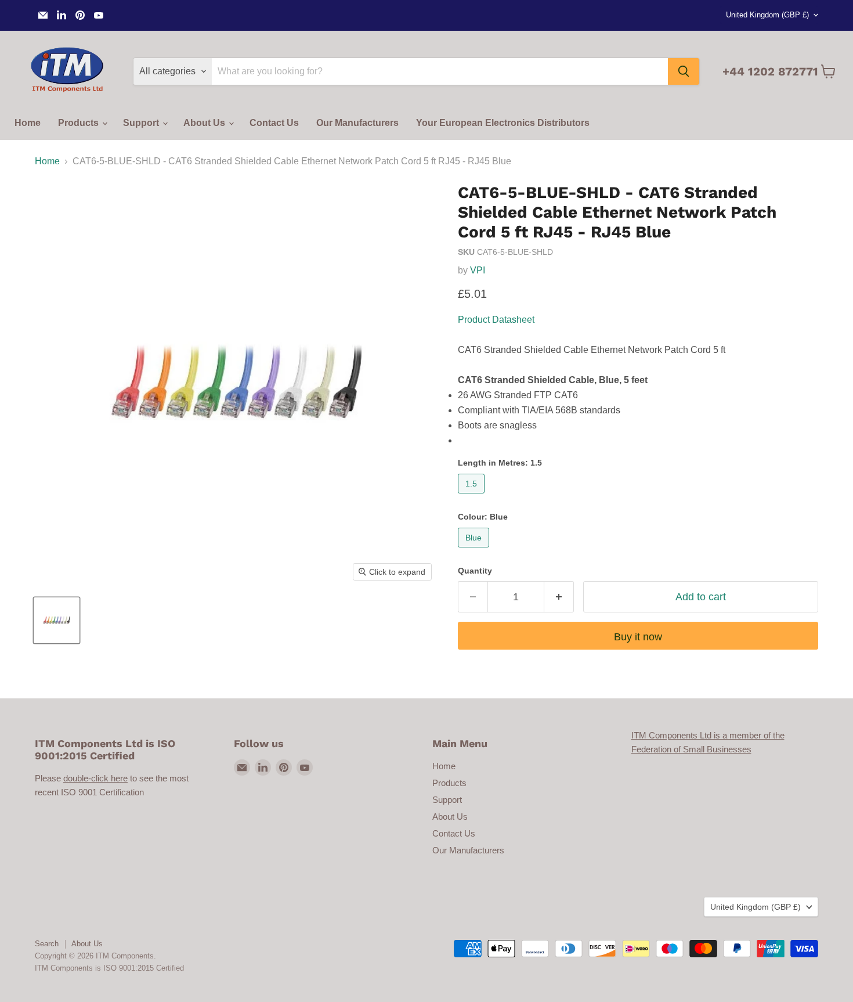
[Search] (683, 71)
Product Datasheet (496, 320)
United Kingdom (767, 14)
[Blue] (475, 550)
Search (47, 943)
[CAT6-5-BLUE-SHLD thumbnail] (56, 620)
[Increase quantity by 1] (559, 597)
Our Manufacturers (357, 123)
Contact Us (274, 123)
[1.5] (472, 496)
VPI (477, 270)
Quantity (475, 570)
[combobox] (440, 71)
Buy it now (638, 637)
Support (142, 123)
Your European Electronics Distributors (503, 123)
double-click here (95, 778)
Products (79, 123)
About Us (205, 123)
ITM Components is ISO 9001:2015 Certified (109, 968)
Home (28, 123)
